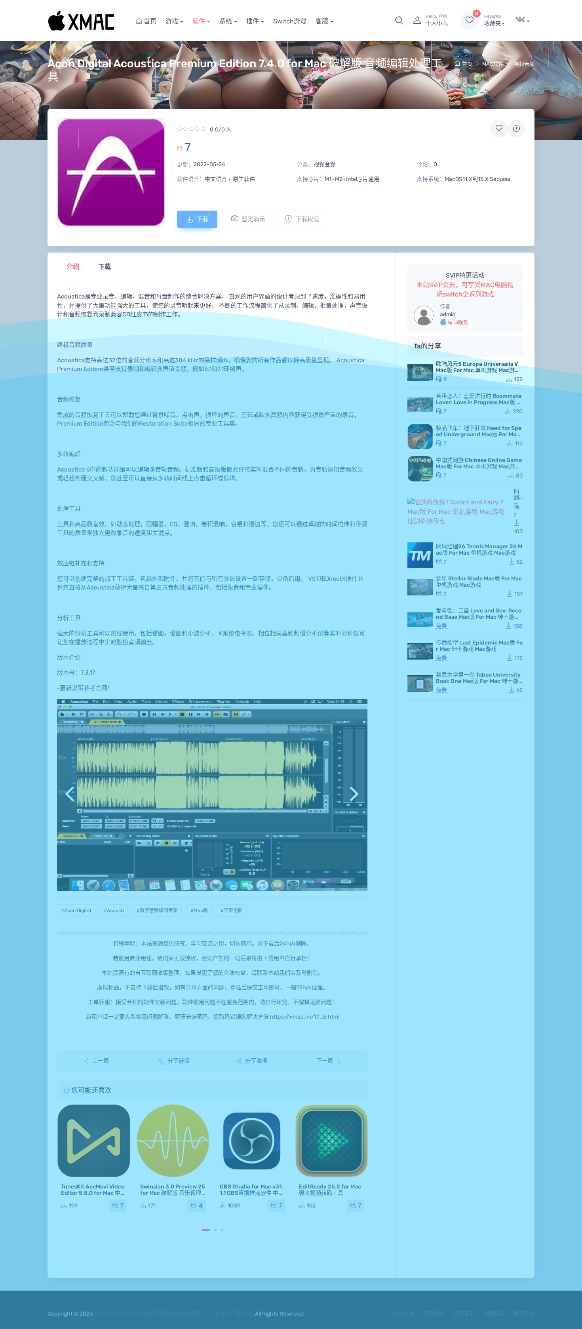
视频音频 (524, 64)
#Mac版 (199, 910)
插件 (252, 21)
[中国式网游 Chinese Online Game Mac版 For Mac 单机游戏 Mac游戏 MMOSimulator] (420, 468)
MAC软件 (493, 64)
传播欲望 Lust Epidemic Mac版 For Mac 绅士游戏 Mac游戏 (479, 645)
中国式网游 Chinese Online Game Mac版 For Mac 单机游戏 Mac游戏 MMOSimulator (479, 466)
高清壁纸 (434, 1313)
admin (447, 314)
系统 (225, 21)
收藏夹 (492, 20)
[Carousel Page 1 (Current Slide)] (206, 1230)
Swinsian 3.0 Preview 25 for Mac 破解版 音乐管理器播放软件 (93, 1193)
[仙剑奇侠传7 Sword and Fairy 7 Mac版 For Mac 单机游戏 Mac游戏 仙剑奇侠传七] (458, 512)
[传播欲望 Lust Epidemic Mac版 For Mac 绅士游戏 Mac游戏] (420, 651)
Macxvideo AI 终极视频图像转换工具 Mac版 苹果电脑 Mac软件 (331, 1193)
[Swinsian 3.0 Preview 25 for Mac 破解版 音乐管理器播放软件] (93, 1140)
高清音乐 (464, 1313)
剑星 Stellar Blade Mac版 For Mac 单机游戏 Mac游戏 (479, 581)
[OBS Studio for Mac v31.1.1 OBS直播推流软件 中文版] (172, 1140)
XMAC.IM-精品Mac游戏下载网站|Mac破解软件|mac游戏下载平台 (174, 1313)
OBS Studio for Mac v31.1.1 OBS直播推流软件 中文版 (172, 1193)
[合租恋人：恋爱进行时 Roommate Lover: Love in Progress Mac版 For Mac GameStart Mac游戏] (420, 404)
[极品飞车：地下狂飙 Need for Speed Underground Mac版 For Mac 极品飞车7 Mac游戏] (420, 436)
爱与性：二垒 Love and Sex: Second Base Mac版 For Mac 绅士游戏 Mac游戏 (478, 617)
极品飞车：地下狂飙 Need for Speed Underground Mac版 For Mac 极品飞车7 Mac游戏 (478, 434)
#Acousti (114, 910)
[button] (399, 20)
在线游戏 (404, 1313)
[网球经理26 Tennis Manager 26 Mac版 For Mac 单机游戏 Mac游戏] (420, 555)
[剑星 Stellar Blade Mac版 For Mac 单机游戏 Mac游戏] (420, 587)
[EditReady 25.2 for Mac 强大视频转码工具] (252, 1140)
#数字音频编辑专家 (157, 910)
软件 (198, 21)
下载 (202, 219)
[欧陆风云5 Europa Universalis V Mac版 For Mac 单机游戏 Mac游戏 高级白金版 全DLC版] (420, 372)
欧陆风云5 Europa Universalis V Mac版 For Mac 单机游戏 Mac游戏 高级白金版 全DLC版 (478, 370)
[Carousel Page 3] (222, 1230)
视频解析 (494, 1313)
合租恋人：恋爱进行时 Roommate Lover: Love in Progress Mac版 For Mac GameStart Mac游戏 (479, 402)
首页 (149, 21)
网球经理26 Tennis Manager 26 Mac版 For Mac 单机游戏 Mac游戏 (479, 549)
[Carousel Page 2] (216, 1230)
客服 (322, 21)
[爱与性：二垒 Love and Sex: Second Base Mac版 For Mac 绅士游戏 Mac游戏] (420, 619)
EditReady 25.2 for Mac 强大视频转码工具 (251, 1189)
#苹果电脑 (232, 910)
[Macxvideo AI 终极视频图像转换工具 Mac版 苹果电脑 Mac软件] (331, 1140)
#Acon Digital (76, 910)
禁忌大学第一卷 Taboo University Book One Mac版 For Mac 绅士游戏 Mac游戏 (478, 681)
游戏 (171, 21)
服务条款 (524, 1313)
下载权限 (307, 219)
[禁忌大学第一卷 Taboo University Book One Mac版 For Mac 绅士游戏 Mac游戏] (420, 683)
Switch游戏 (289, 21)
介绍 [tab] (73, 266)
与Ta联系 (457, 322)
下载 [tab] (104, 266)
